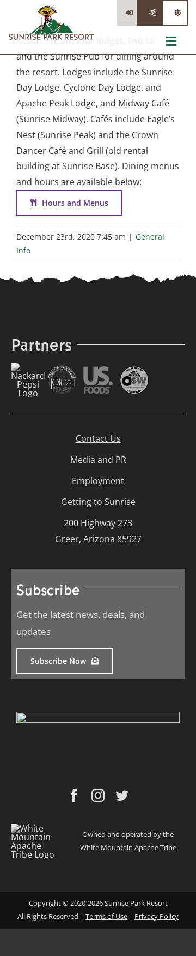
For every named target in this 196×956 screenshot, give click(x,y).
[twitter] (121, 795)
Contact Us (98, 438)
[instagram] (98, 795)
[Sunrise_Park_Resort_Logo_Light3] (98, 716)
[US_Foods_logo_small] (98, 371)
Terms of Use (106, 916)
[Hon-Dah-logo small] (62, 370)
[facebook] (74, 795)
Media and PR (98, 460)
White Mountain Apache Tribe (128, 847)
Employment (98, 481)
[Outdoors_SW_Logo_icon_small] (134, 370)
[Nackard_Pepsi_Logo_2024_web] (28, 367)
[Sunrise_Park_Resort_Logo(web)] (51, 10)
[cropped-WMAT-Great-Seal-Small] (37, 828)
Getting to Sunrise (98, 502)
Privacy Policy (156, 916)
